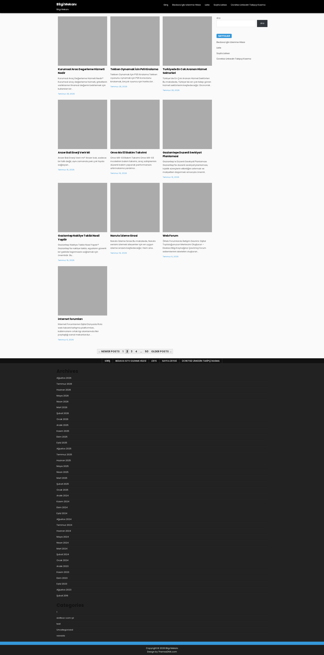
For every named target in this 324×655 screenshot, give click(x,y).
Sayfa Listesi (220, 4)
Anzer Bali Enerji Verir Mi (74, 152)
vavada (61, 635)
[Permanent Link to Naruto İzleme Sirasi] (135, 207)
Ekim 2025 (62, 436)
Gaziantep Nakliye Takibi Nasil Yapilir (78, 237)
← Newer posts (109, 351)
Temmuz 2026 (64, 383)
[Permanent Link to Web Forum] (187, 207)
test (59, 623)
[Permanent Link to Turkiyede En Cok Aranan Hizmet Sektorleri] (187, 41)
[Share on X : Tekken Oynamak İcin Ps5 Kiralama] (130, 64)
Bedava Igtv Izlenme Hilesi (186, 4)
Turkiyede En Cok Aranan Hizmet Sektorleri (185, 71)
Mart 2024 (62, 548)
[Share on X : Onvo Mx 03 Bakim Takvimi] (130, 147)
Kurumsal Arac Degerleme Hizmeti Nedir (81, 71)
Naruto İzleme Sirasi (124, 236)
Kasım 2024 (63, 501)
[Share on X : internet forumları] (77, 314)
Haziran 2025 (64, 460)
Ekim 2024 (62, 507)
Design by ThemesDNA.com (162, 651)
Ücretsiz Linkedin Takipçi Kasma (248, 4)
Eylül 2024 (62, 513)
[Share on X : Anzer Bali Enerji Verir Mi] (77, 147)
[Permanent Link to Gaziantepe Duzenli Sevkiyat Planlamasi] (187, 124)
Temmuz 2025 (64, 454)
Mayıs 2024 (63, 536)
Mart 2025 (62, 478)
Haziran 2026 (64, 389)
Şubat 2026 (63, 413)
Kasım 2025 (63, 431)
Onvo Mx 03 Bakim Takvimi (128, 152)
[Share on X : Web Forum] (182, 230)
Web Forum (170, 236)
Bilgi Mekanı (66, 4)
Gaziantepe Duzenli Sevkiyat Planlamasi (182, 154)
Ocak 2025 (62, 489)
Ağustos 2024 (64, 519)
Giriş (166, 4)
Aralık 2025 (63, 425)
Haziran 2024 (64, 530)
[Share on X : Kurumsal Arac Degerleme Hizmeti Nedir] (77, 64)
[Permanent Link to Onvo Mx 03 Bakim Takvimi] (135, 124)
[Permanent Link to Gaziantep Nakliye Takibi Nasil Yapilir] (82, 207)
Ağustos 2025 (64, 448)
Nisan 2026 (63, 401)
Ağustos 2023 (64, 589)
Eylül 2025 (62, 442)
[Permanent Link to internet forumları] (82, 291)
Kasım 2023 (63, 572)
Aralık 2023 (63, 566)
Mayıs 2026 (63, 395)
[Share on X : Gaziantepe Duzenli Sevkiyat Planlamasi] (182, 147)
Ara (218, 18)
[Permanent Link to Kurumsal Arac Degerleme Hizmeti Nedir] (82, 41)
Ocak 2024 (63, 560)
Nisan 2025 (63, 472)
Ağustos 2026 (64, 378)
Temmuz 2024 (64, 525)
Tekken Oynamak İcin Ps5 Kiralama (134, 69)
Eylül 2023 (62, 583)
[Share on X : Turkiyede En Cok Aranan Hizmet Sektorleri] (182, 64)
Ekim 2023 (62, 578)
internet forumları (70, 319)
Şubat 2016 (62, 595)
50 (146, 351)
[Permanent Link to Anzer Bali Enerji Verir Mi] (82, 124)
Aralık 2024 (63, 495)
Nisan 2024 (63, 542)
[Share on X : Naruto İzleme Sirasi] (130, 230)
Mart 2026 (62, 407)
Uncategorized (82, 27)
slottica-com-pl (65, 618)
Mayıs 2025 (63, 466)
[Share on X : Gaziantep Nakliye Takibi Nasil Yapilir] (77, 230)
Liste (207, 4)
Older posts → (161, 351)
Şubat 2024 (63, 554)
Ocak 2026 (62, 419)
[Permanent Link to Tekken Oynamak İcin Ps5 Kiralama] (135, 41)
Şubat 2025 (63, 484)
